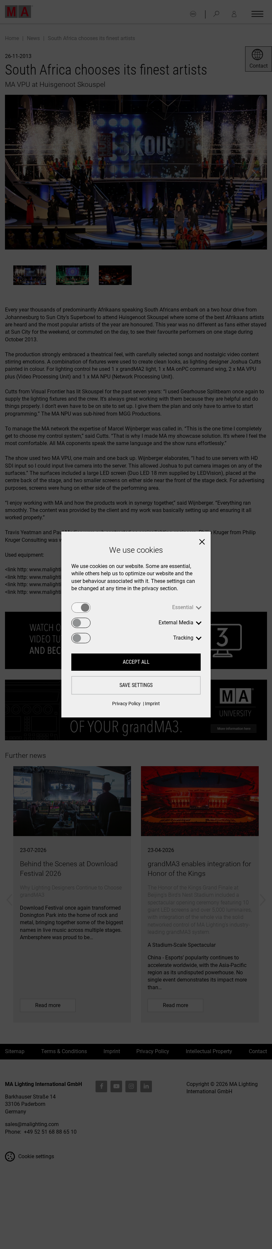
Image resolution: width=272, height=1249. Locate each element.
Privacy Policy (126, 703)
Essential (182, 607)
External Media (176, 622)
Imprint (152, 703)
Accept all (136, 662)
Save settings (136, 685)
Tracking (183, 638)
